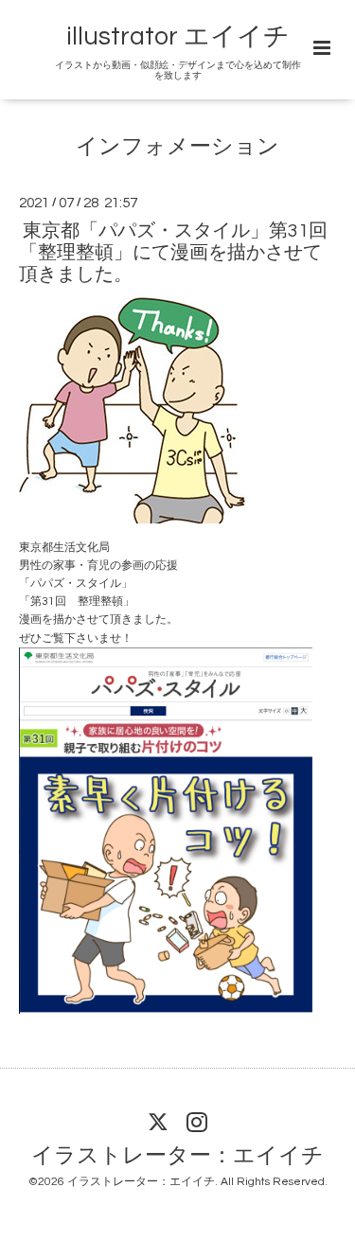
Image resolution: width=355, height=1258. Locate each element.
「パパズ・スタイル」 (76, 583)
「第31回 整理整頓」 (76, 601)
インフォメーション (177, 147)
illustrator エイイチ (178, 37)
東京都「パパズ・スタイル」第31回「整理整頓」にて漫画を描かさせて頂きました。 (173, 252)
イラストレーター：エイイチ (177, 1155)
